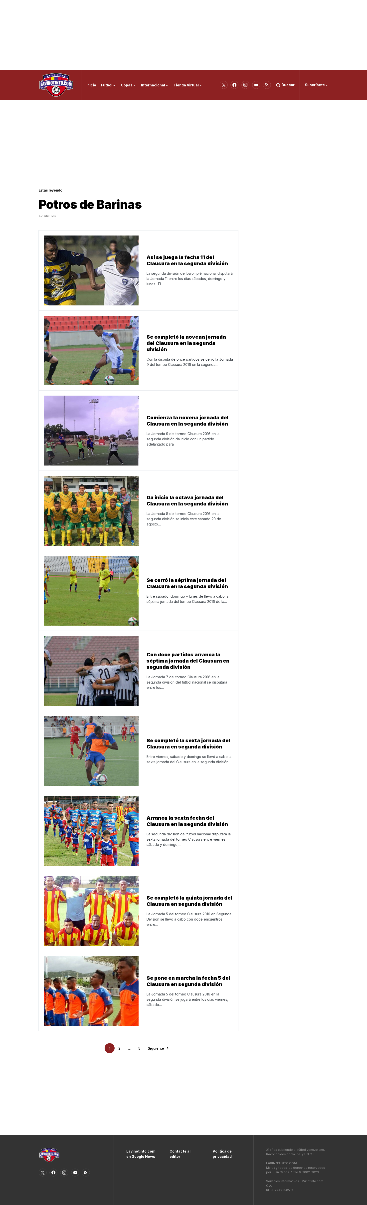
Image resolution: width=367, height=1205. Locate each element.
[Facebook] (234, 85)
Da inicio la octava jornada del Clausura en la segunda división (187, 500)
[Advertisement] (183, 35)
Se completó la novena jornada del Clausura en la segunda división (186, 343)
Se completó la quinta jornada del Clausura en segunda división (189, 901)
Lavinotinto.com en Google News (140, 1154)
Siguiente (156, 1048)
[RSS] (267, 85)
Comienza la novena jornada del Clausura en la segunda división (187, 421)
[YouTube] (256, 85)
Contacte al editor (180, 1154)
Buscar (288, 85)
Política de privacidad (222, 1154)
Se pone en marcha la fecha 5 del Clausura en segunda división (188, 981)
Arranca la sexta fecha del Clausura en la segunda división (187, 821)
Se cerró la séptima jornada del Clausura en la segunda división (187, 583)
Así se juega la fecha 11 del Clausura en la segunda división (187, 260)
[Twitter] (224, 85)
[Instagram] (245, 85)
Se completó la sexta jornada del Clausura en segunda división (188, 743)
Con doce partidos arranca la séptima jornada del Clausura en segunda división (188, 661)
